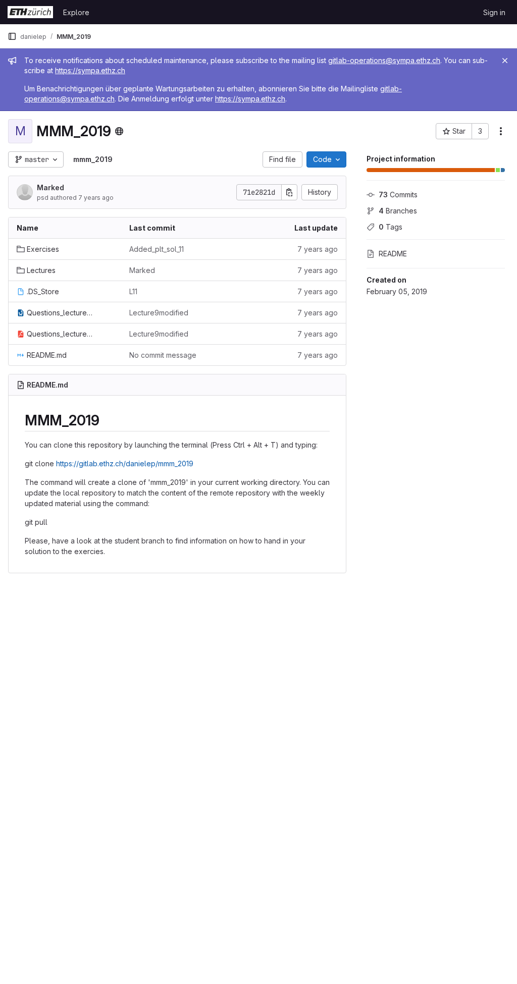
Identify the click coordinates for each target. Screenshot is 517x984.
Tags (390, 227)
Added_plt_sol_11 (156, 249)
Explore (76, 12)
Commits (398, 194)
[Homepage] (30, 12)
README (393, 253)
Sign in (494, 12)
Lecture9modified (158, 312)
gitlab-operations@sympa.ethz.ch (384, 60)
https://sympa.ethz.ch (90, 70)
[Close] (505, 60)
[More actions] (501, 131)
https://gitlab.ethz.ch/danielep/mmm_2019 (124, 463)
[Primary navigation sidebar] (12, 36)
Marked (50, 187)
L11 (133, 291)
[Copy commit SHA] (289, 192)
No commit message (162, 355)
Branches (398, 210)
